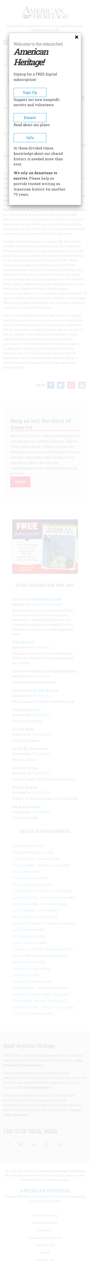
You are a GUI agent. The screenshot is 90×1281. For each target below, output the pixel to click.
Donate (30, 117)
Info (30, 137)
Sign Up (30, 92)
